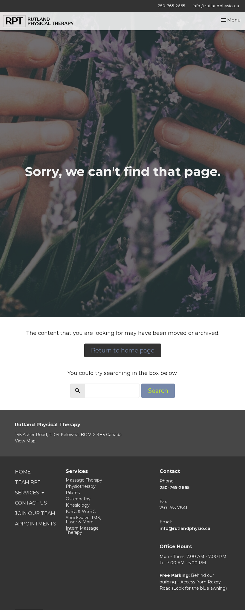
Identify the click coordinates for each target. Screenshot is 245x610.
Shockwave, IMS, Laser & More (83, 520)
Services (77, 471)
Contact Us (31, 503)
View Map (25, 441)
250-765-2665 (171, 5)
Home (23, 472)
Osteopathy (78, 499)
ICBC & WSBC (81, 511)
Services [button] (27, 493)
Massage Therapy (84, 480)
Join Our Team (35, 513)
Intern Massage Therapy (82, 530)
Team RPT (28, 482)
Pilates (73, 492)
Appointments (35, 524)
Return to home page (122, 350)
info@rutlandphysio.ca (216, 5)
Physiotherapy (81, 486)
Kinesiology (78, 505)
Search (158, 390)
